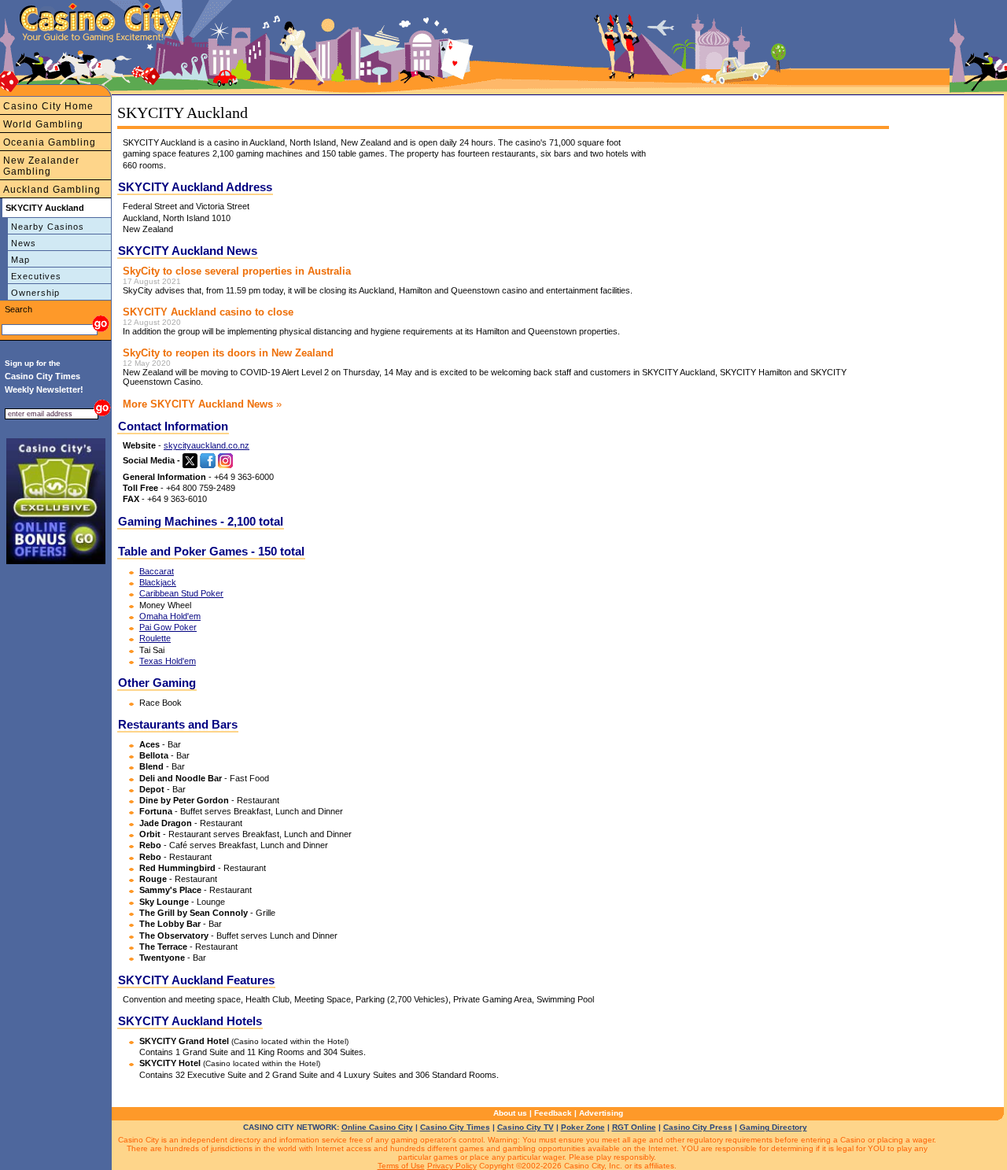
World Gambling (43, 124)
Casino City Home (48, 106)
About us (510, 1113)
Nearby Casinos (47, 226)
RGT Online (634, 1127)
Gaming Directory (773, 1127)
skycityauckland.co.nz (206, 445)
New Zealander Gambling (41, 166)
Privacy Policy (452, 1165)
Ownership (35, 292)
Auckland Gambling (52, 189)
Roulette (155, 638)
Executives (36, 276)
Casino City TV (525, 1127)
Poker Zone (583, 1127)
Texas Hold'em (167, 661)
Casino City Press (697, 1127)
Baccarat (156, 571)
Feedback (553, 1113)
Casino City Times (455, 1127)
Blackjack (157, 582)
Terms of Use (401, 1165)
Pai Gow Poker (168, 627)
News (23, 243)
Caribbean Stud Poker (181, 593)
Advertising (601, 1113)
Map (20, 259)
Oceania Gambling (49, 142)
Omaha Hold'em (170, 616)
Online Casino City (377, 1127)
